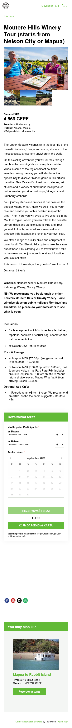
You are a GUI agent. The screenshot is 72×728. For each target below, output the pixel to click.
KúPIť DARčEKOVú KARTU (36, 525)
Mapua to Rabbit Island (32, 674)
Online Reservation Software (29, 721)
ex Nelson (18, 443)
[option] (12, 97)
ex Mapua (17, 433)
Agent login (63, 721)
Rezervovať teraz (29, 691)
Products (9, 16)
